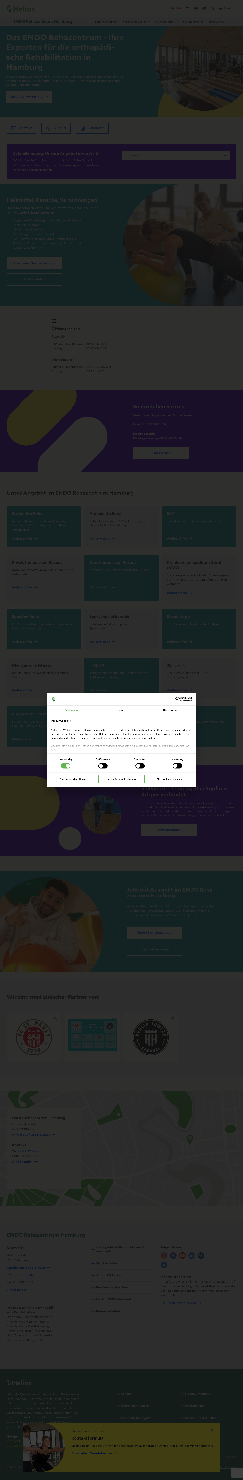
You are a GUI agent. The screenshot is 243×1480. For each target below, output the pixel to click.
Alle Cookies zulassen (169, 779)
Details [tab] (122, 710)
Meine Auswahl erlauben (121, 779)
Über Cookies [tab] (171, 710)
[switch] (103, 766)
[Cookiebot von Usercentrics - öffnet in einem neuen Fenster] (177, 699)
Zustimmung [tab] (72, 710)
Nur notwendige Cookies (74, 779)
